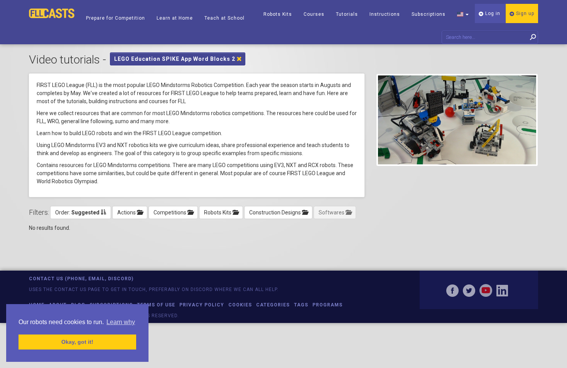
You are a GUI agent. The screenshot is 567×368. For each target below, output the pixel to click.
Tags (301, 305)
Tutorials (347, 14)
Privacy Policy (201, 305)
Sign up (524, 13)
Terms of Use (156, 305)
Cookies (240, 305)
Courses (314, 14)
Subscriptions (429, 14)
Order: (77, 212)
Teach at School (224, 18)
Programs (327, 305)
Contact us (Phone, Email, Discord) (81, 278)
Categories (273, 305)
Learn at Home (175, 18)
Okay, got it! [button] (77, 342)
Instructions (385, 14)
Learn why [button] (120, 322)
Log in (492, 13)
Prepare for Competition (115, 18)
